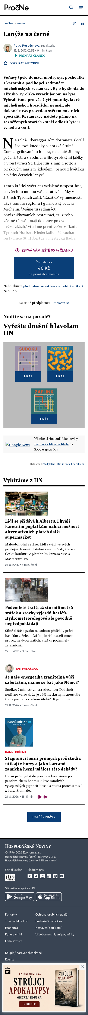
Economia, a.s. (32, 852)
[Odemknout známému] (82, 23)
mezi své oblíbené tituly (51, 444)
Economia (11, 927)
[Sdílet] (75, 23)
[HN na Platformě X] (30, 876)
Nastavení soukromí (48, 927)
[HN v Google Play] (19, 896)
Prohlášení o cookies (48, 921)
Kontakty (11, 914)
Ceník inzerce (13, 941)
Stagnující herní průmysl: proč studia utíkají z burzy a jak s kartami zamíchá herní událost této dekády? (43, 764)
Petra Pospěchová (27, 45)
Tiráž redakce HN (16, 921)
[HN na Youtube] (62, 876)
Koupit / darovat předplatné (23, 952)
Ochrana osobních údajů (51, 914)
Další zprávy (43, 817)
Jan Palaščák (27, 668)
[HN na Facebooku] (36, 876)
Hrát (28, 376)
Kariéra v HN (13, 934)
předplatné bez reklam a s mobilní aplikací (53, 286)
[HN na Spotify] (55, 876)
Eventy (9, 959)
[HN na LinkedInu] (49, 876)
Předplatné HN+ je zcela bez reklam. (63, 463)
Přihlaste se (61, 303)
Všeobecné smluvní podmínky (54, 934)
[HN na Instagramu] (42, 876)
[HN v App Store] (49, 896)
